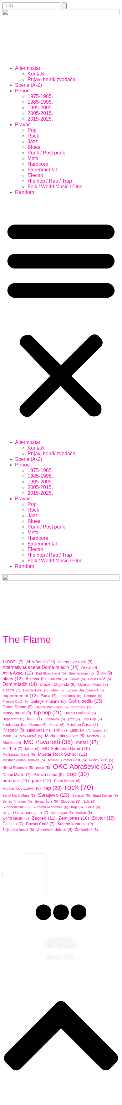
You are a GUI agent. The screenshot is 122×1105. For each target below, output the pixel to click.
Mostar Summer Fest (67, 760)
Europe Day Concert (85, 690)
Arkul (89, 667)
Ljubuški (80, 730)
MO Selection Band (66, 748)
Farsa (49, 696)
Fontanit (93, 696)
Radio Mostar (67, 781)
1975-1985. (40, 96)
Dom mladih (20, 684)
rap (52, 788)
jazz (74, 719)
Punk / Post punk (46, 152)
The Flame (27, 639)
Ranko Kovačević (22, 788)
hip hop (48, 713)
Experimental (42, 169)
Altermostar (27, 68)
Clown (77, 679)
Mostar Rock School (62, 754)
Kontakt (36, 73)
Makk (10, 736)
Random (24, 192)
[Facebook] (43, 912)
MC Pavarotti (48, 741)
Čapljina (13, 824)
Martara (96, 736)
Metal (34, 158)
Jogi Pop (92, 719)
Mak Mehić (31, 736)
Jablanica (55, 719)
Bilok (104, 673)
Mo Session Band (19, 754)
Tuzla (93, 807)
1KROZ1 (13, 662)
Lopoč (101, 730)
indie (34, 719)
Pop (32, 130)
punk (41, 780)
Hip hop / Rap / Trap (50, 181)
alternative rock (75, 661)
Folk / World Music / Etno (55, 186)
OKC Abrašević (83, 766)
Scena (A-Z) (28, 85)
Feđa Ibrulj (70, 696)
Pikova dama (48, 775)
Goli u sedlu (85, 701)
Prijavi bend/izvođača (51, 79)
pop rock (16, 780)
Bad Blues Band (51, 673)
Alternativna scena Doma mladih (41, 667)
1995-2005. (40, 107)
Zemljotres (73, 818)
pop (77, 774)
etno (57, 690)
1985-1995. (40, 102)
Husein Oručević (80, 713)
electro (11, 690)
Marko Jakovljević (64, 736)
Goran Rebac (18, 707)
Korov (56, 725)
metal (87, 742)
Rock (33, 135)
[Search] (64, 6)
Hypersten (13, 719)
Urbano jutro (34, 813)
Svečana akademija (50, 807)
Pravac (23, 124)
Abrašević (40, 661)
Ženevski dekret (54, 829)
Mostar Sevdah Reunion (24, 760)
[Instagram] (61, 912)
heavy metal (17, 713)
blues (13, 678)
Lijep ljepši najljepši (47, 730)
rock (79, 787)
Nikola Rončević (18, 767)
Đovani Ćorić (40, 824)
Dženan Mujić (93, 684)
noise (43, 767)
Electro (35, 175)
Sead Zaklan (105, 795)
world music (16, 818)
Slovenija (70, 801)
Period (22, 90)
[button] (61, 317)
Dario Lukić (99, 679)
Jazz (33, 141)
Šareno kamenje (75, 823)
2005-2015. (40, 113)
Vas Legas (62, 813)
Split (89, 801)
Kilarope (37, 725)
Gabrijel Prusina (48, 701)
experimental (20, 695)
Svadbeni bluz (16, 807)
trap (77, 807)
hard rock (81, 707)
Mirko (32, 749)
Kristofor (13, 730)
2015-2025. (40, 119)
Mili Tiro (12, 749)
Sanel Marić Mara (19, 795)
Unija (10, 813)
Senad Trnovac (17, 801)
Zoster (103, 818)
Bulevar (36, 678)
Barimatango (81, 673)
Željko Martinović (18, 829)
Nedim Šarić (101, 760)
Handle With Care (51, 707)
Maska (12, 743)
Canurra (57, 679)
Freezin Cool (15, 701)
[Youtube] (78, 912)
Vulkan (84, 813)
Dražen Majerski (57, 684)
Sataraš (81, 795)
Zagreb (44, 818)
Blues (34, 147)
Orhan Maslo (17, 775)
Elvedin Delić (35, 690)
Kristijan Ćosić (82, 724)
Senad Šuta (46, 801)
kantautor (14, 724)
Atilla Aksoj (18, 672)
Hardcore (38, 164)
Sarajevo (53, 795)
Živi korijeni (86, 829)
